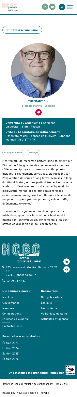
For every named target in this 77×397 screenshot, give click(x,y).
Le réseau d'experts (15, 319)
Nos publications (52, 297)
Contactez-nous (12, 326)
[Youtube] (52, 7)
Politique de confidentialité (38, 383)
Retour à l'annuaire (24, 30)
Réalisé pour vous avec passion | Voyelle (25, 392)
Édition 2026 (10, 359)
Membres (8, 308)
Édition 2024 (10, 348)
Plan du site (61, 383)
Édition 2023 (10, 343)
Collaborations (11, 313)
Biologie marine (13, 152)
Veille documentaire (54, 313)
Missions (7, 297)
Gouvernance (10, 302)
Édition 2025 (10, 353)
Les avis (46, 302)
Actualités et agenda (54, 319)
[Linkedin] (45, 7)
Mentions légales (12, 383)
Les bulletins (49, 308)
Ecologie (33, 152)
